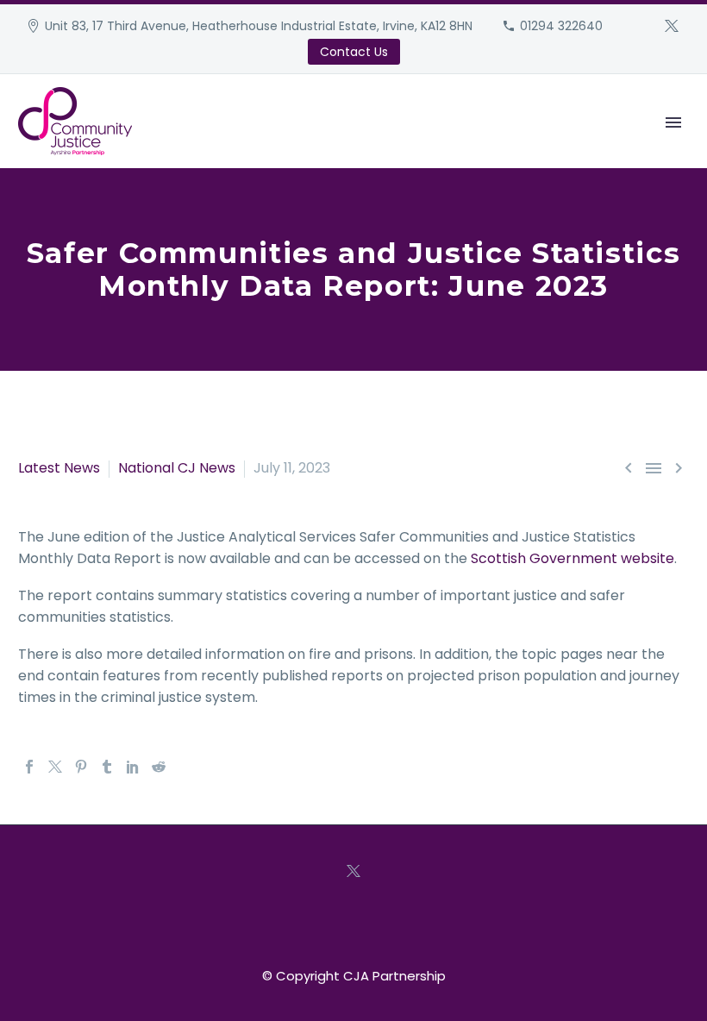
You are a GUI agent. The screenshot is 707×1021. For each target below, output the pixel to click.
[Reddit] (159, 767)
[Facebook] (29, 767)
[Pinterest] (81, 767)
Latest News (59, 468)
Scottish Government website (572, 558)
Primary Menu (673, 122)
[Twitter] (672, 26)
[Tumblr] (107, 767)
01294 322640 (561, 25)
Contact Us (354, 51)
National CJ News (176, 468)
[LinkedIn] (133, 767)
